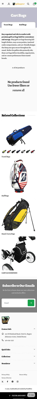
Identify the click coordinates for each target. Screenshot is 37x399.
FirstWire (29, 389)
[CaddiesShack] (6, 323)
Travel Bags (8, 25)
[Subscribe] (31, 303)
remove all (18, 90)
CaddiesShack (14, 389)
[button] (3, 3)
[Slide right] (33, 25)
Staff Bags (23, 25)
